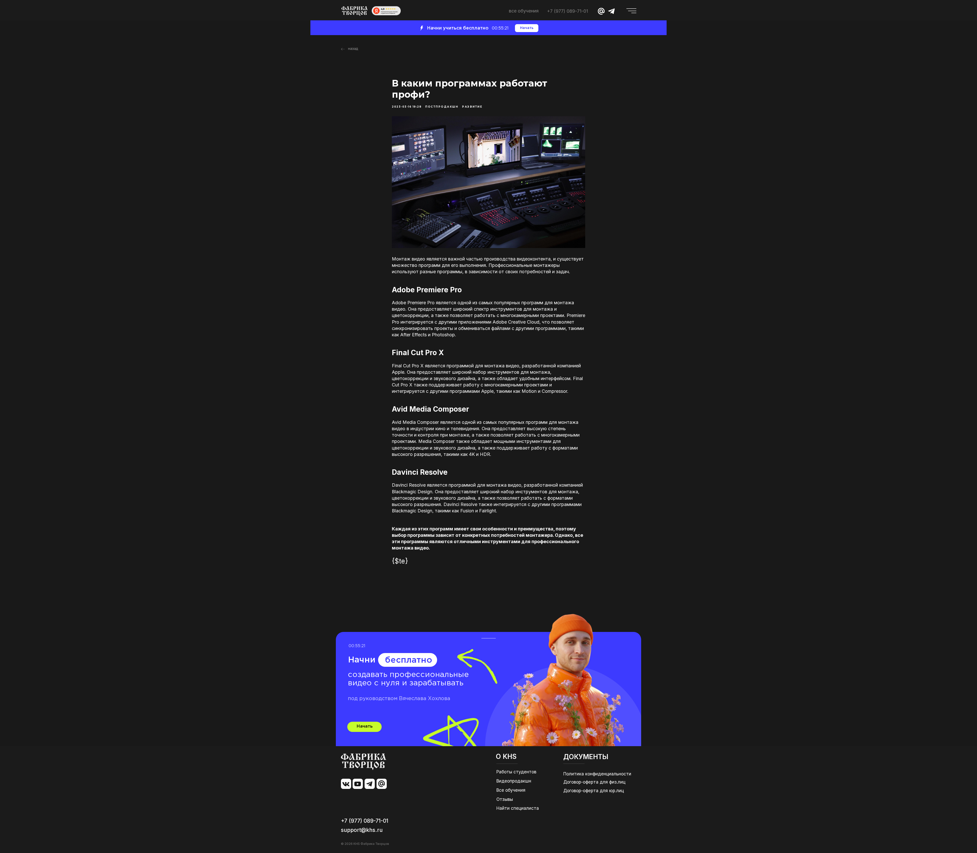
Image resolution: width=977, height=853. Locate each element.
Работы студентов (516, 771)
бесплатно (408, 660)
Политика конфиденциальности (597, 773)
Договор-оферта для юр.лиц (593, 790)
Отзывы (504, 799)
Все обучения (510, 790)
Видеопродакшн (513, 781)
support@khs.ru (362, 830)
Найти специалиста (517, 808)
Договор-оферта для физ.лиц (594, 782)
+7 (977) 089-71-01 (567, 11)
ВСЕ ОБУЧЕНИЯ (524, 10)
